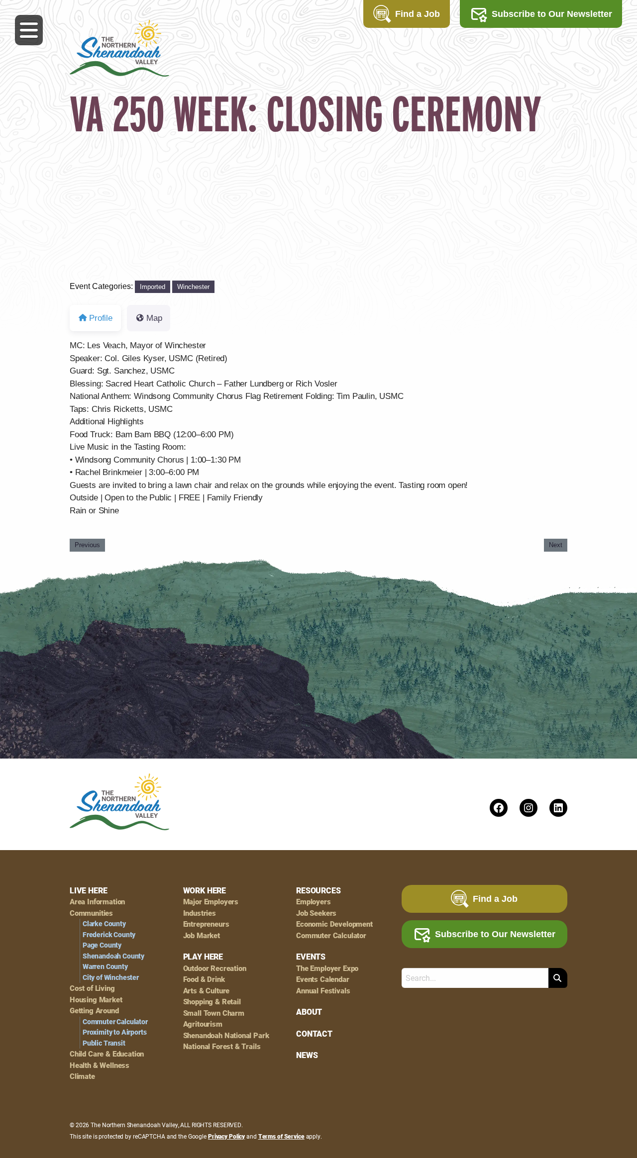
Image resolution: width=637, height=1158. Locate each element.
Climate (82, 1076)
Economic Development (334, 924)
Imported (152, 286)
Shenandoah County (113, 956)
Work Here (204, 890)
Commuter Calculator (115, 1021)
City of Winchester (111, 977)
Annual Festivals (323, 990)
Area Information (97, 901)
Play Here (203, 957)
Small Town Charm (213, 1013)
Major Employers (210, 901)
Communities (91, 913)
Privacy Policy (226, 1136)
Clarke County (104, 923)
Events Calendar (322, 979)
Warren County (105, 966)
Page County (102, 945)
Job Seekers (316, 913)
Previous (87, 545)
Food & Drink (204, 979)
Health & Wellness (99, 1065)
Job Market (201, 935)
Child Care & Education (107, 1054)
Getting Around (94, 1010)
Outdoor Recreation (214, 968)
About (309, 1012)
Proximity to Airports (114, 1032)
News (307, 1055)
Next (555, 545)
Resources (318, 890)
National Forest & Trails (222, 1046)
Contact (314, 1034)
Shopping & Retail (212, 1001)
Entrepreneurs (206, 924)
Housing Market (96, 999)
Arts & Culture (206, 990)
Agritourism (202, 1024)
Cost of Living (92, 988)
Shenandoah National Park (226, 1035)
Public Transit (104, 1043)
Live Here (88, 890)
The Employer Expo (327, 968)
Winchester (193, 286)
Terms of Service (281, 1136)
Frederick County (109, 934)
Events (310, 957)
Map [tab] (154, 318)
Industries (199, 913)
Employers (313, 901)
